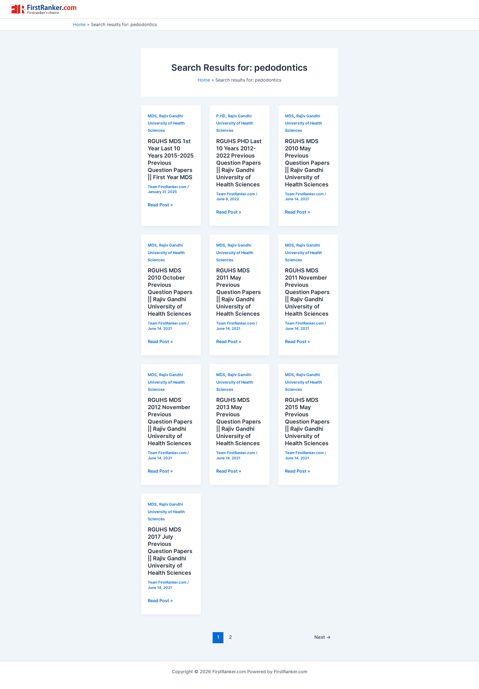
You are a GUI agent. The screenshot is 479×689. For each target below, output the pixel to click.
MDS (152, 115)
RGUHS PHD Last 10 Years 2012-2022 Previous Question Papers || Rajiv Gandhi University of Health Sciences (239, 163)
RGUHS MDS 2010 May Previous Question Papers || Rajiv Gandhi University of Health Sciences (307, 163)
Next (322, 637)
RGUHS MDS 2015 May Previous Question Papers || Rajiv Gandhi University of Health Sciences (307, 422)
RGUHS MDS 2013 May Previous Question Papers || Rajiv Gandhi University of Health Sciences (238, 422)
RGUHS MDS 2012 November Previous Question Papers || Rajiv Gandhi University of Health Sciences (170, 422)
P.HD (220, 115)
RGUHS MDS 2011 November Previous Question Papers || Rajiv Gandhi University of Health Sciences (307, 292)
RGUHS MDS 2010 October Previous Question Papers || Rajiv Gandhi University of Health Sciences (170, 292)
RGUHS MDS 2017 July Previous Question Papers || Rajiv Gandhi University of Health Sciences (170, 551)
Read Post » (160, 205)
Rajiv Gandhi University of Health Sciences (166, 123)
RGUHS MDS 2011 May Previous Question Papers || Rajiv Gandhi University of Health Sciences (238, 292)
